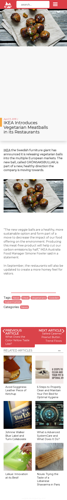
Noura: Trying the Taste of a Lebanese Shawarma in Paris (48, 479)
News (16, 297)
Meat (26, 297)
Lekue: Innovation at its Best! (16, 475)
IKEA (7, 150)
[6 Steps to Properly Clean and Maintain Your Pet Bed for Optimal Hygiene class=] (49, 369)
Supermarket (13, 301)
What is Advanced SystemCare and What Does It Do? (48, 436)
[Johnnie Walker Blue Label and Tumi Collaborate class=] (18, 414)
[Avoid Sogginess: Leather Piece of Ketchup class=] (18, 369)
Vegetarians (39, 297)
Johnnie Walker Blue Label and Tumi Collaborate (15, 436)
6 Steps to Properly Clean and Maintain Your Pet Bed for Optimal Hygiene (49, 392)
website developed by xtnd (33, 498)
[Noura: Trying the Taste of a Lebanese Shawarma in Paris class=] (49, 456)
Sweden (54, 297)
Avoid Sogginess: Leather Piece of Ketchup (16, 390)
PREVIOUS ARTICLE (13, 331)
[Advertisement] (33, 80)
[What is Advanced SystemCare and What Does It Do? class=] (49, 414)
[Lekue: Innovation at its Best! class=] (18, 456)
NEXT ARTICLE (50, 330)
